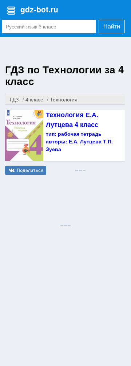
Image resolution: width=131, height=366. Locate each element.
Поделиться (30, 170)
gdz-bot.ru (39, 9)
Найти (111, 26)
